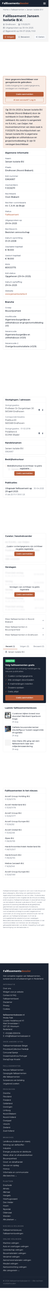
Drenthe (6, 1093)
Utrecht (6, 1124)
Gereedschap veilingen (13, 1250)
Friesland (7, 1100)
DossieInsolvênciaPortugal (15, 1056)
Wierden (7, 1216)
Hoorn (6, 1206)
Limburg (7, 1110)
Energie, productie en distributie (17, 1152)
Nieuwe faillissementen (13, 1070)
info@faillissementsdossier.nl (17, 1036)
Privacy (6, 1005)
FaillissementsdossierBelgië (15, 1046)
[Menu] (44, 3)
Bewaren (25, 37)
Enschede (7, 1185)
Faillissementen (17, 10)
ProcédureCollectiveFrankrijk (16, 1049)
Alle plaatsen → (9, 1219)
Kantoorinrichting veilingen (15, 1267)
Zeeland (6, 1127)
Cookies (6, 1009)
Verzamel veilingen (11, 1257)
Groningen (7, 1107)
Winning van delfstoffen (13, 1145)
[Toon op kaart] (39, 410)
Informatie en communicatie (15, 1172)
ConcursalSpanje (10, 1052)
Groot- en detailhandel (13, 1162)
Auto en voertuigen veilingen (16, 1246)
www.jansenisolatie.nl (16, 294)
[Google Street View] (43, 410)
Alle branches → (10, 1176)
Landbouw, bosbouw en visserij (16, 1141)
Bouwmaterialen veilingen (14, 1253)
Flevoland (7, 1096)
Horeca (6, 1169)
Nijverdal (7, 1209)
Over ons (7, 988)
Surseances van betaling (13, 1080)
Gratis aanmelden (24, 94)
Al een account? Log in (24, 100)
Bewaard (38, 646)
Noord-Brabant (9, 1114)
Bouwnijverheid (10, 1158)
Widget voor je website (13, 992)
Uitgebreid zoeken (11, 1084)
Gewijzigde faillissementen (14, 1073)
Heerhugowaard (10, 1199)
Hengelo (7, 1195)
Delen (41, 37)
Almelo (6, 1189)
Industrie (7, 1148)
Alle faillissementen (11, 1077)
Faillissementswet (11, 999)
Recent (10, 646)
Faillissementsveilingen (13, 1233)
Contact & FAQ (9, 995)
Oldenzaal (7, 1213)
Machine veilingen (11, 1243)
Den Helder (8, 1202)
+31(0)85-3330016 (12, 1033)
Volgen (10, 37)
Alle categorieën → (11, 1270)
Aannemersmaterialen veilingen (17, 1260)
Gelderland (7, 1103)
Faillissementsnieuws (12, 1230)
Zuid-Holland (8, 1131)
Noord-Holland (9, 1117)
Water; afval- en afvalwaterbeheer (18, 1155)
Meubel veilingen (10, 1263)
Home (6, 10)
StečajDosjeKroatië (11, 1059)
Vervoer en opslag (11, 1165)
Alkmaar (6, 1192)
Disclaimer (7, 1002)
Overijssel (7, 1120)
